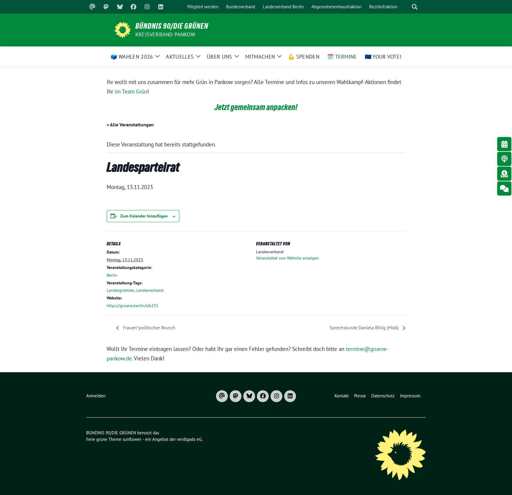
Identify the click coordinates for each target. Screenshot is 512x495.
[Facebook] (133, 7)
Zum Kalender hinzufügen (144, 216)
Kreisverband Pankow (165, 34)
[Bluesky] (120, 7)
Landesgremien (120, 290)
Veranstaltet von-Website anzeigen (287, 258)
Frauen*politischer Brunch (148, 327)
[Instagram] (147, 7)
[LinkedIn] (161, 7)
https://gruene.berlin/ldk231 (133, 305)
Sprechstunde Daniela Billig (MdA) (364, 327)
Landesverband (150, 290)
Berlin (112, 275)
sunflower (132, 439)
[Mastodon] (106, 7)
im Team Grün (131, 91)
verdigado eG (189, 439)
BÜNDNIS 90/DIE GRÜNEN (171, 26)
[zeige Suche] (414, 7)
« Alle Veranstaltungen (130, 125)
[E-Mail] (92, 7)
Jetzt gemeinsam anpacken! (256, 107)
